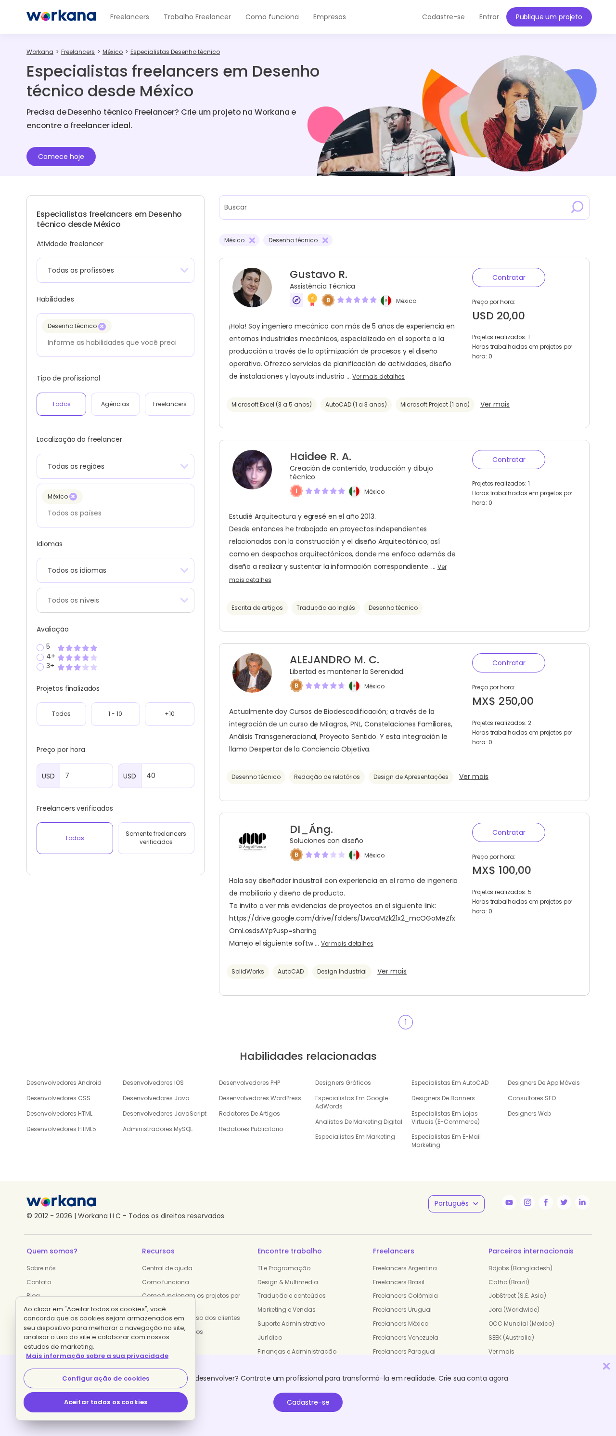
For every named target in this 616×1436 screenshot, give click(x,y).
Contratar (509, 277)
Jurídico (269, 1337)
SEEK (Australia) (511, 1337)
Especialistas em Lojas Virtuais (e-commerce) (445, 1117)
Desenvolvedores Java (156, 1098)
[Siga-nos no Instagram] (527, 1202)
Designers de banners (443, 1098)
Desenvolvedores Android (64, 1083)
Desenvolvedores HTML (59, 1113)
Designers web (529, 1113)
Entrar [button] (489, 17)
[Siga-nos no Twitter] (564, 1202)
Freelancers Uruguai (402, 1309)
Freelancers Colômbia (405, 1295)
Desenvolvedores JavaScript (164, 1113)
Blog (33, 1295)
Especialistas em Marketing (355, 1137)
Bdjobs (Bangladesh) (520, 1268)
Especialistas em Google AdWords (351, 1102)
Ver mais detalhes (378, 377)
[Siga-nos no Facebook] (546, 1202)
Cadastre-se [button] (443, 17)
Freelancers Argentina (405, 1268)
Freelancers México (400, 1323)
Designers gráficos (343, 1083)
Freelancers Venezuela (405, 1337)
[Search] (577, 207)
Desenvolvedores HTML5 (61, 1129)
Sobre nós (41, 1268)
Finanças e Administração (296, 1351)
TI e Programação (283, 1268)
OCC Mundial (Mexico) (521, 1323)
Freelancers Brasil (398, 1282)
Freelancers (129, 17)
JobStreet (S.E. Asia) (517, 1295)
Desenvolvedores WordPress (260, 1098)
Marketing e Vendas (286, 1309)
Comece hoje (61, 156)
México (406, 301)
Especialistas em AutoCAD (449, 1083)
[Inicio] (61, 17)
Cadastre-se (308, 1402)
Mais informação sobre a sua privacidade (97, 1355)
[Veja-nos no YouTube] (509, 1202)
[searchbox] (113, 342)
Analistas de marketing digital (358, 1122)
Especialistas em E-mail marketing (446, 1141)
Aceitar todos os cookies (105, 1402)
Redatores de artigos (249, 1113)
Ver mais (495, 404)
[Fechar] (606, 1365)
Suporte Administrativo (291, 1323)
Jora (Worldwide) (513, 1309)
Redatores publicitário (251, 1129)
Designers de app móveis (544, 1083)
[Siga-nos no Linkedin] (582, 1202)
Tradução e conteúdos (291, 1295)
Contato (38, 1282)
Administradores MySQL (157, 1129)
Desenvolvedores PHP (249, 1083)
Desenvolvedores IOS (153, 1083)
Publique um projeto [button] (549, 17)
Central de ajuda (167, 1268)
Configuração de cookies (106, 1378)
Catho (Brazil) (508, 1282)
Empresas (329, 17)
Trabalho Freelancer (197, 17)
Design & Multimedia (287, 1282)
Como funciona (272, 17)
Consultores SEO (532, 1098)
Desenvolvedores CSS (58, 1098)
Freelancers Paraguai (404, 1351)
